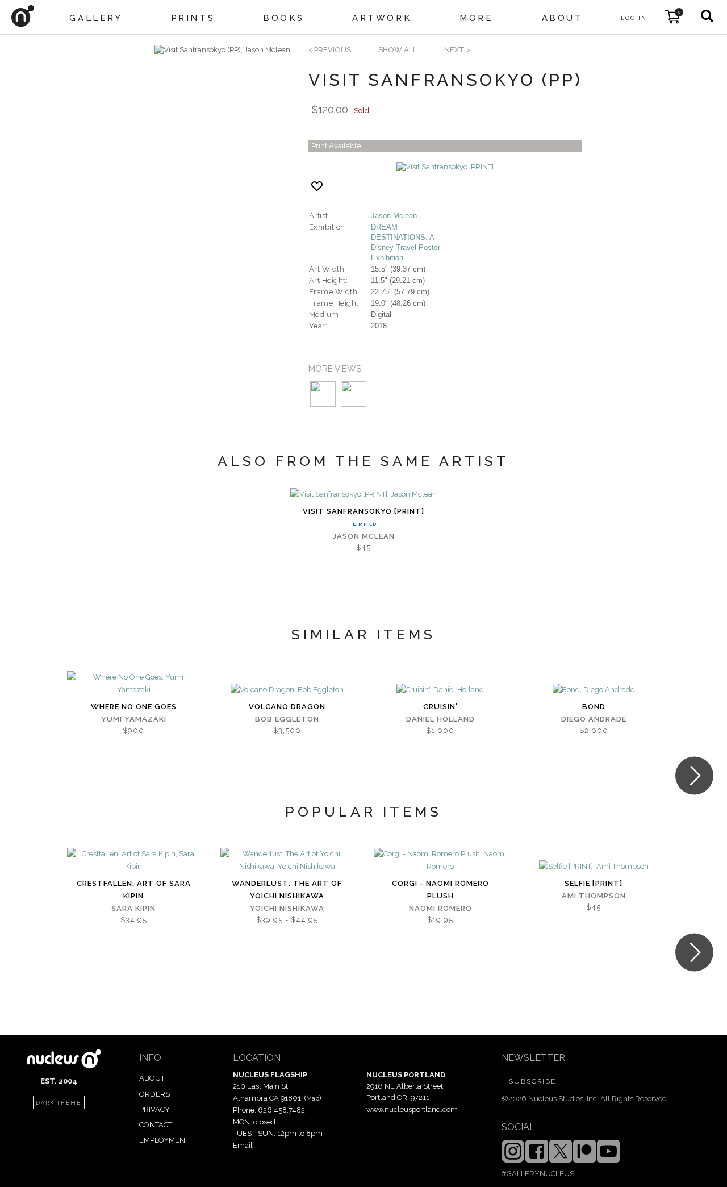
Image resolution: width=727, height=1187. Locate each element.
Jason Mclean (394, 215)
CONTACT (155, 1125)
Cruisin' (440, 706)
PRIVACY (154, 1109)
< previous (329, 49)
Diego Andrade (593, 719)
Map (312, 1098)
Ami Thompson (594, 896)
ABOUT (152, 1078)
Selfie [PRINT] (593, 883)
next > (457, 49)
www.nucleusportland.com (412, 1109)
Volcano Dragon (287, 706)
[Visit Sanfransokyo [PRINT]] (445, 167)
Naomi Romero (440, 908)
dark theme (58, 1103)
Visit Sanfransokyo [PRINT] (363, 511)
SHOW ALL (397, 49)
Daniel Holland (440, 719)
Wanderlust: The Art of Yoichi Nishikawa (287, 889)
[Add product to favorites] (317, 186)
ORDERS (154, 1094)
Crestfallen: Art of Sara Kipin (134, 889)
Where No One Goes (134, 706)
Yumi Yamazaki (133, 719)
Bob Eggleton (287, 719)
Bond (593, 706)
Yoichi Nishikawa (287, 908)
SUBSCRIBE (532, 1081)
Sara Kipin (133, 908)
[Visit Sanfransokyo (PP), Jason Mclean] (222, 50)
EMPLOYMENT (164, 1140)
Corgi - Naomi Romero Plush (440, 889)
